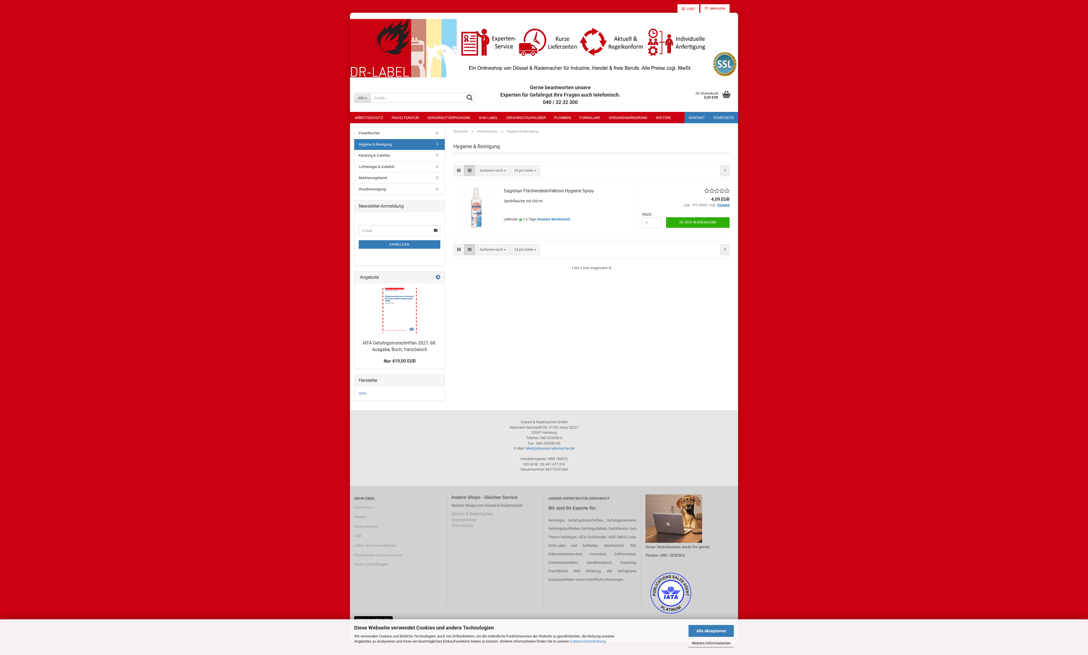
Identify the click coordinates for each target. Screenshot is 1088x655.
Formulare (589, 118)
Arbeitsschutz (369, 118)
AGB (357, 536)
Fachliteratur (405, 118)
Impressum (363, 507)
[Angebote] (438, 277)
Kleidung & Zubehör (374, 155)
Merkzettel (716, 8)
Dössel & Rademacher (472, 513)
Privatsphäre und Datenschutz (378, 555)
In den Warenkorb (697, 222)
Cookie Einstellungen (371, 564)
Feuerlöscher (369, 133)
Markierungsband (373, 178)
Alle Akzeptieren (711, 631)
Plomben (562, 118)
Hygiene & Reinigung (375, 144)
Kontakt (697, 118)
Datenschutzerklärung (587, 641)
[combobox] (493, 170)
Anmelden (399, 244)
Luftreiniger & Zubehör (376, 167)
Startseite (723, 118)
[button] (458, 170)
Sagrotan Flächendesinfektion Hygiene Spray (549, 190)
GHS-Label (488, 118)
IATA (362, 393)
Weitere (663, 118)
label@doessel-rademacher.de (550, 448)
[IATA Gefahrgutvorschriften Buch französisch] (399, 310)
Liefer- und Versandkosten (375, 545)
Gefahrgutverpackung (448, 118)
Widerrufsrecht (366, 526)
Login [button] (690, 8)
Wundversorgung (372, 189)
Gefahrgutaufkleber (526, 118)
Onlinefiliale (462, 525)
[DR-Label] (544, 48)
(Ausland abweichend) (553, 219)
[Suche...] (469, 98)
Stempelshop (463, 519)
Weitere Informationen (711, 643)
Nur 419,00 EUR (400, 361)
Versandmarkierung (628, 118)
